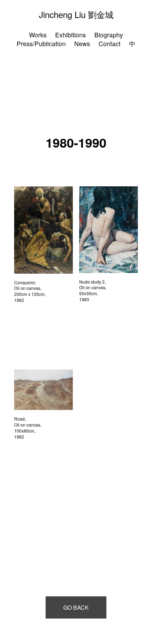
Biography (108, 34)
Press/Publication (41, 43)
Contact (110, 43)
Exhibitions (70, 34)
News (82, 43)
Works (38, 34)
